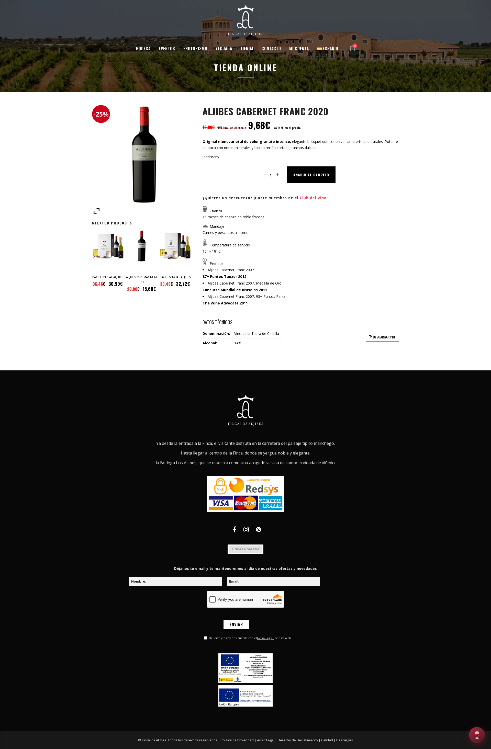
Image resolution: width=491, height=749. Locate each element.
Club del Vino (313, 197)
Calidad (327, 740)
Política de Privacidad (237, 740)
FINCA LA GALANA (245, 549)
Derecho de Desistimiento (298, 740)
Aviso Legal (265, 638)
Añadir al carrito (311, 174)
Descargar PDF (384, 336)
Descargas (344, 740)
